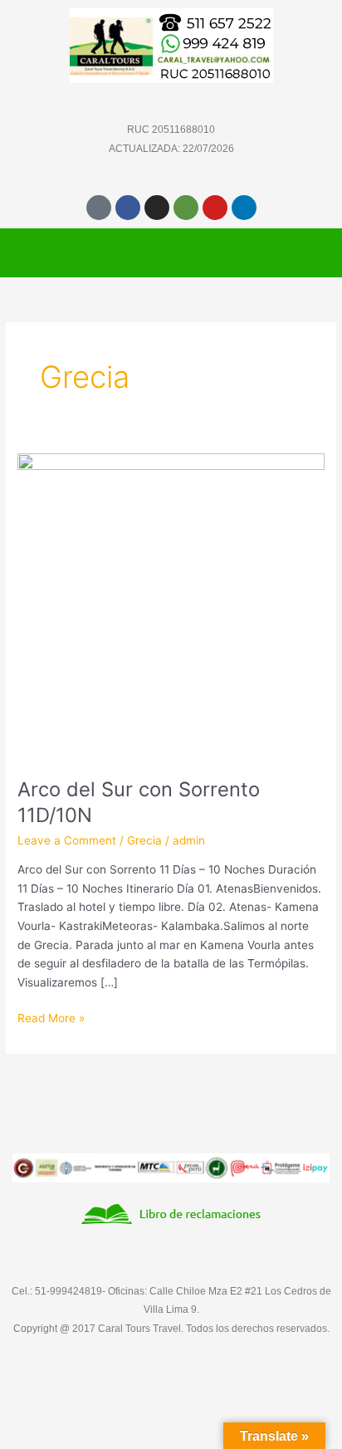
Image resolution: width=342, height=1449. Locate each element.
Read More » (51, 1017)
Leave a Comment (66, 840)
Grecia (144, 840)
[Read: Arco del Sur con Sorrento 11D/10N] (171, 606)
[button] (171, 252)
